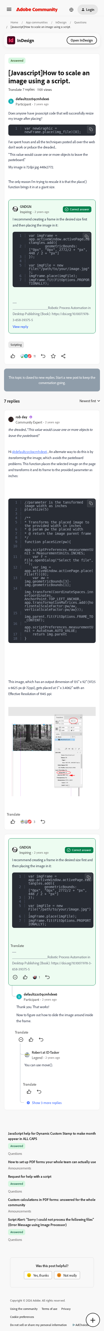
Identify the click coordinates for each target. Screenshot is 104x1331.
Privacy (66, 1309)
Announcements (19, 1168)
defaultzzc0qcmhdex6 (32, 99)
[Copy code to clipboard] (91, 129)
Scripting (16, 345)
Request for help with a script (29, 1176)
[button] (9, 11)
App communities (37, 22)
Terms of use (49, 1309)
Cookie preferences (22, 1317)
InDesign (61, 22)
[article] (52, 619)
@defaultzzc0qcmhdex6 (29, 451)
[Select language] (71, 10)
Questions (80, 22)
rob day (21, 417)
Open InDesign (82, 40)
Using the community (24, 1309)
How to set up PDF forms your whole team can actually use (52, 1162)
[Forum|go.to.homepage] (37, 10)
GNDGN (25, 206)
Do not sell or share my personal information (38, 1325)
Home (14, 22)
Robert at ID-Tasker (45, 1052)
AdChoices (82, 1325)
